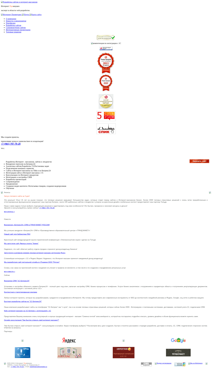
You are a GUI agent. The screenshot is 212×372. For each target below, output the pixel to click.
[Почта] (26, 15)
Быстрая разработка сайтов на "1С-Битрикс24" (23, 301)
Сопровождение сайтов (16, 28)
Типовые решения (13, 32)
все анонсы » (9, 212)
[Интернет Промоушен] (11, 15)
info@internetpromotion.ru (38, 367)
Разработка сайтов (13, 25)
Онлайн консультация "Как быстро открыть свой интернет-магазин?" (31, 320)
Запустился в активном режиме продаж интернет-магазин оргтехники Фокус (34, 253)
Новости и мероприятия (16, 21)
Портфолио (10, 23)
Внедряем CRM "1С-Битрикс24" (17, 281)
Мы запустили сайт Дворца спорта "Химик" (21, 243)
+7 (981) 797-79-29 (10, 143)
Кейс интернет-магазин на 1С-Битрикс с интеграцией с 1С (27, 311)
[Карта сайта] (35, 15)
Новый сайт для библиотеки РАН (17, 234)
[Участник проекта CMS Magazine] (146, 366)
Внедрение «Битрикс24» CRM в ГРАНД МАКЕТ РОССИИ (27, 225)
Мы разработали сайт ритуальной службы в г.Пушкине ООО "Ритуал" (32, 262)
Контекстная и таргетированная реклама (20, 292)
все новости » (9, 271)
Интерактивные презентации (18, 30)
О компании (11, 19)
